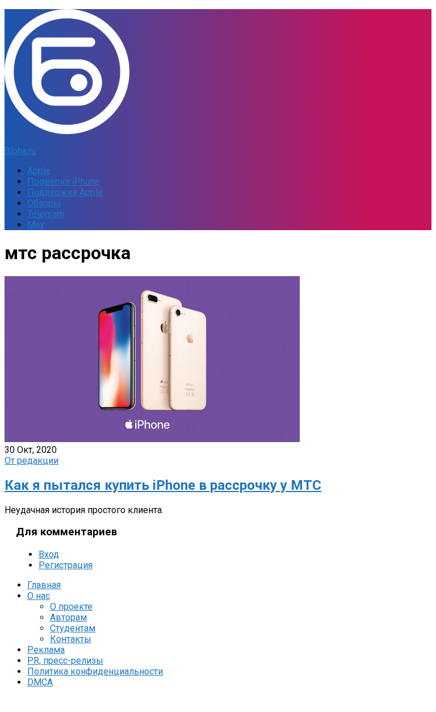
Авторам (68, 617)
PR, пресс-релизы (65, 660)
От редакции (31, 460)
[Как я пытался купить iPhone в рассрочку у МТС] (152, 439)
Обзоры (44, 203)
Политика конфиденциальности (95, 671)
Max (35, 224)
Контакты (70, 639)
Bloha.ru (20, 150)
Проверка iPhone (63, 181)
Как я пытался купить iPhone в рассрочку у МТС (163, 485)
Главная (44, 585)
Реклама (46, 649)
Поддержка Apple (65, 192)
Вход (49, 554)
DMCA (40, 682)
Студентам (72, 628)
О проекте (71, 606)
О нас (38, 595)
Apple (39, 170)
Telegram (45, 214)
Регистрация (66, 565)
